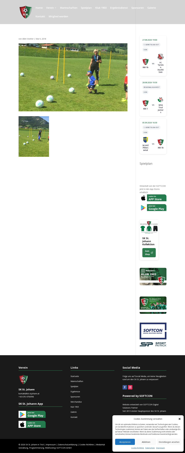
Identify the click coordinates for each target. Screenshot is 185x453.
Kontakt (40, 16)
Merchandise (76, 402)
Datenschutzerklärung (67, 444)
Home (39, 8)
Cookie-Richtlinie (137, 448)
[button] (179, 419)
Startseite (75, 376)
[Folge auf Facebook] (125, 387)
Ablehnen (146, 442)
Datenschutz (150, 448)
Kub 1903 (75, 407)
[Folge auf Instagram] (130, 387)
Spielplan (86, 8)
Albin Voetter (28, 38)
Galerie (151, 8)
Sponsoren (137, 8)
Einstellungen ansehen (169, 442)
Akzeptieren (125, 442)
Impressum (160, 448)
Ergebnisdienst (119, 8)
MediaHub (100, 444)
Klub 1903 (101, 8)
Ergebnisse (75, 391)
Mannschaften (68, 8)
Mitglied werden (58, 16)
